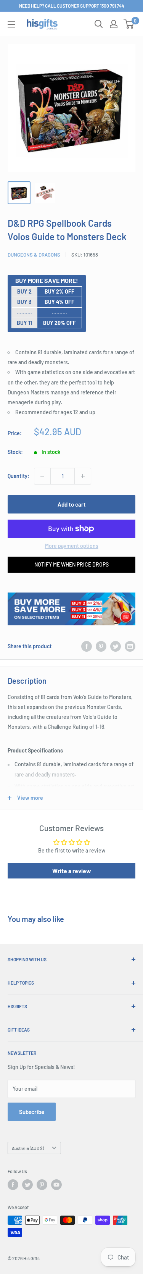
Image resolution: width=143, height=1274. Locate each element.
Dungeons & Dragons (34, 255)
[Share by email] (130, 646)
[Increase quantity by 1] (83, 476)
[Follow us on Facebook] (13, 1184)
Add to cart (72, 504)
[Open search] (99, 24)
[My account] (113, 24)
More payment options (71, 546)
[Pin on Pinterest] (101, 646)
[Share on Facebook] (86, 646)
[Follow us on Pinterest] (42, 1184)
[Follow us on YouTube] (56, 1184)
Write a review (71, 870)
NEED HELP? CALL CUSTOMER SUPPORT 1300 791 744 (71, 5)
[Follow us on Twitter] (27, 1184)
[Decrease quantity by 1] (42, 476)
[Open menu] (11, 24)
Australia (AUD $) (28, 1148)
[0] (129, 24)
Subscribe (31, 1111)
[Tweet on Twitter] (115, 646)
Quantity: (18, 476)
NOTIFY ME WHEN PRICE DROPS (71, 564)
